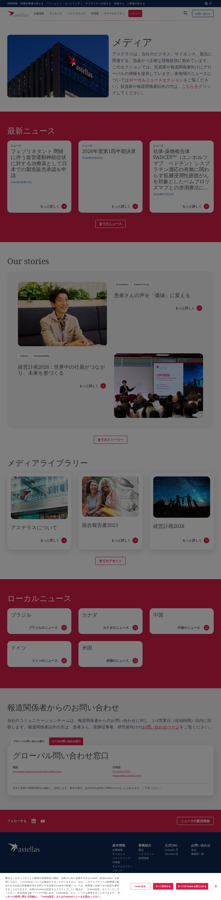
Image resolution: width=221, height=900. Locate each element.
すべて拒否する (163, 886)
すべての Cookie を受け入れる (192, 886)
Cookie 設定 (140, 886)
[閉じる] (215, 886)
